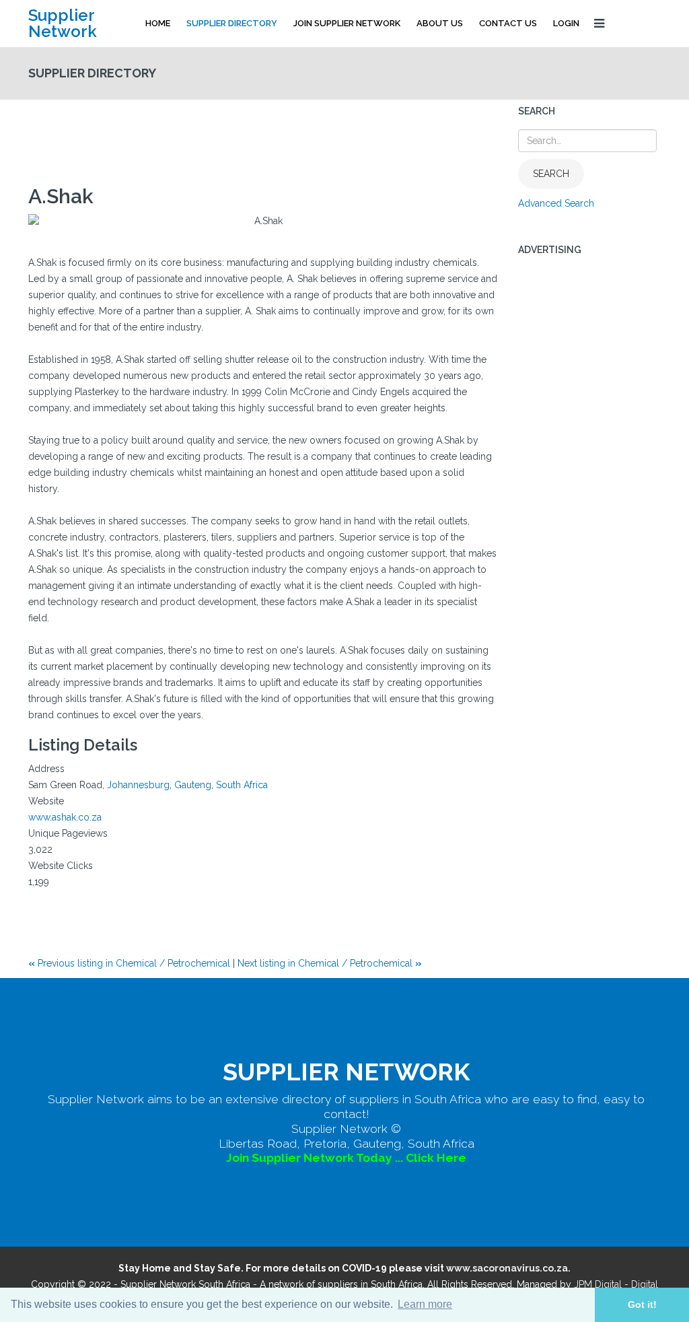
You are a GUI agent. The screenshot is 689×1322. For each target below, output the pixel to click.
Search (551, 173)
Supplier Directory (231, 23)
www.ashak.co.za (65, 817)
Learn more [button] (425, 1304)
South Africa (242, 784)
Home (157, 23)
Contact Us (508, 23)
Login (566, 23)
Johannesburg (138, 784)
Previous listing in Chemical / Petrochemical (130, 963)
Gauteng (192, 784)
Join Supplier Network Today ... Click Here (346, 1157)
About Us (439, 23)
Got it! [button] (642, 1304)
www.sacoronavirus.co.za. (508, 1268)
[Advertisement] (273, 136)
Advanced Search (556, 203)
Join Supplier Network (346, 23)
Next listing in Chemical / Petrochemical (330, 963)
